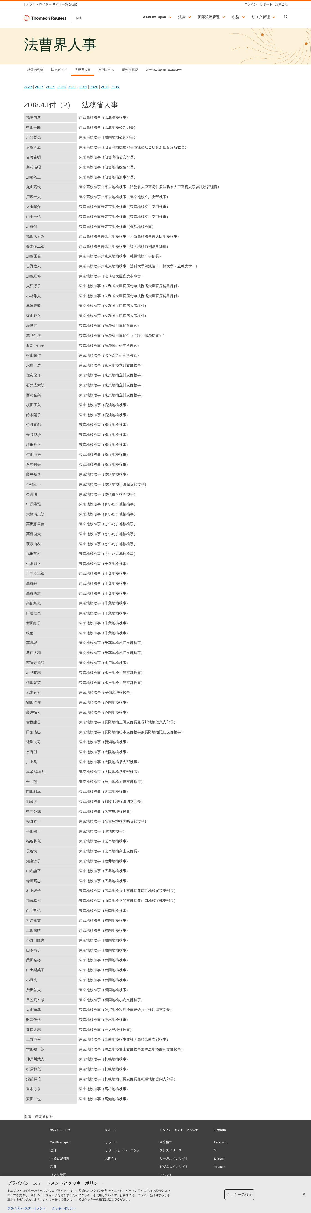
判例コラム (106, 70)
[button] (158, 17)
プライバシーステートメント (26, 1208)
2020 (94, 87)
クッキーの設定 (239, 1194)
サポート (111, 1142)
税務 (53, 1167)
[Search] (286, 16)
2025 (39, 87)
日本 (79, 17)
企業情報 (166, 1142)
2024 (50, 87)
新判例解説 (130, 70)
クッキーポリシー (64, 1208)
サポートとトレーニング (122, 1150)
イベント (166, 1175)
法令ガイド (59, 70)
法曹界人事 (83, 70)
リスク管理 (58, 1175)
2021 (83, 87)
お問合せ (111, 1158)
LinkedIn (219, 1158)
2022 (72, 87)
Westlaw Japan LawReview (164, 70)
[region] (155, 1194)
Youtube (219, 1167)
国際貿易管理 (59, 1158)
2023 (61, 87)
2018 (115, 87)
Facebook (220, 1142)
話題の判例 (35, 70)
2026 (28, 87)
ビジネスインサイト (174, 1167)
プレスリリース (171, 1150)
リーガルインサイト (174, 1158)
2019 (105, 87)
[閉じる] (304, 1194)
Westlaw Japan (60, 1142)
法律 (53, 1150)
